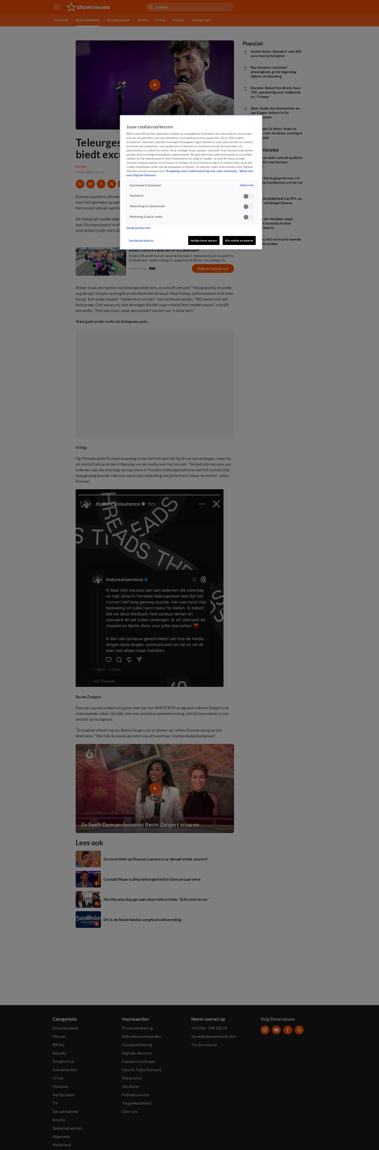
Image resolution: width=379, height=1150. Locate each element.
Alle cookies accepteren (239, 240)
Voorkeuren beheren (141, 240)
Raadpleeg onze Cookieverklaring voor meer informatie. (202, 171)
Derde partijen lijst (138, 228)
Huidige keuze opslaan (204, 240)
